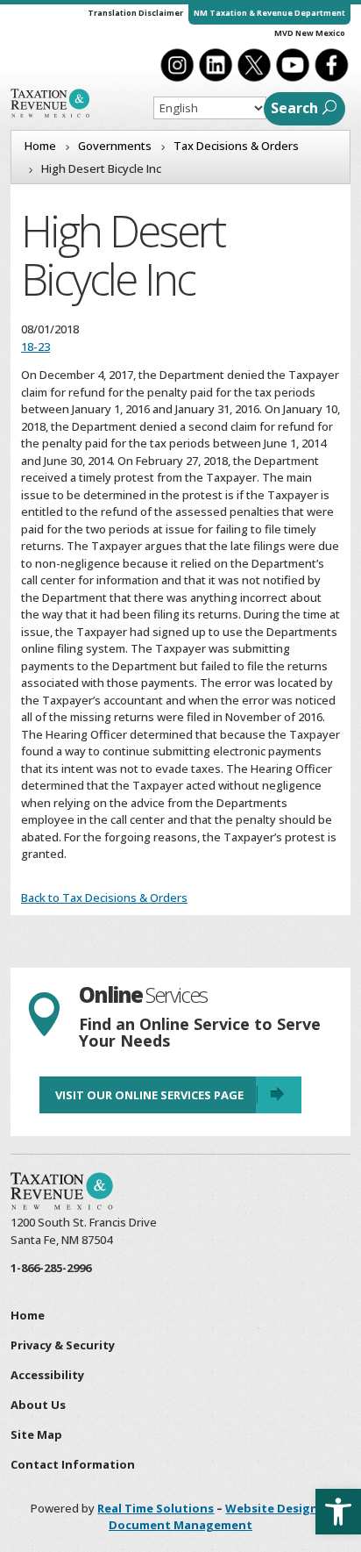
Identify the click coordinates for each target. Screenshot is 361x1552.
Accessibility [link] (47, 1375)
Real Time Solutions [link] (155, 1508)
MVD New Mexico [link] (309, 33)
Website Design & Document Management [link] (219, 1517)
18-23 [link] (35, 346)
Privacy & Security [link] (63, 1345)
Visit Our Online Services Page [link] (149, 1095)
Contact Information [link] (73, 1464)
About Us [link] (38, 1405)
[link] (338, 1511)
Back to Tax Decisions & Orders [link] (104, 897)
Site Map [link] (36, 1434)
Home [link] (28, 1315)
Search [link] (294, 108)
